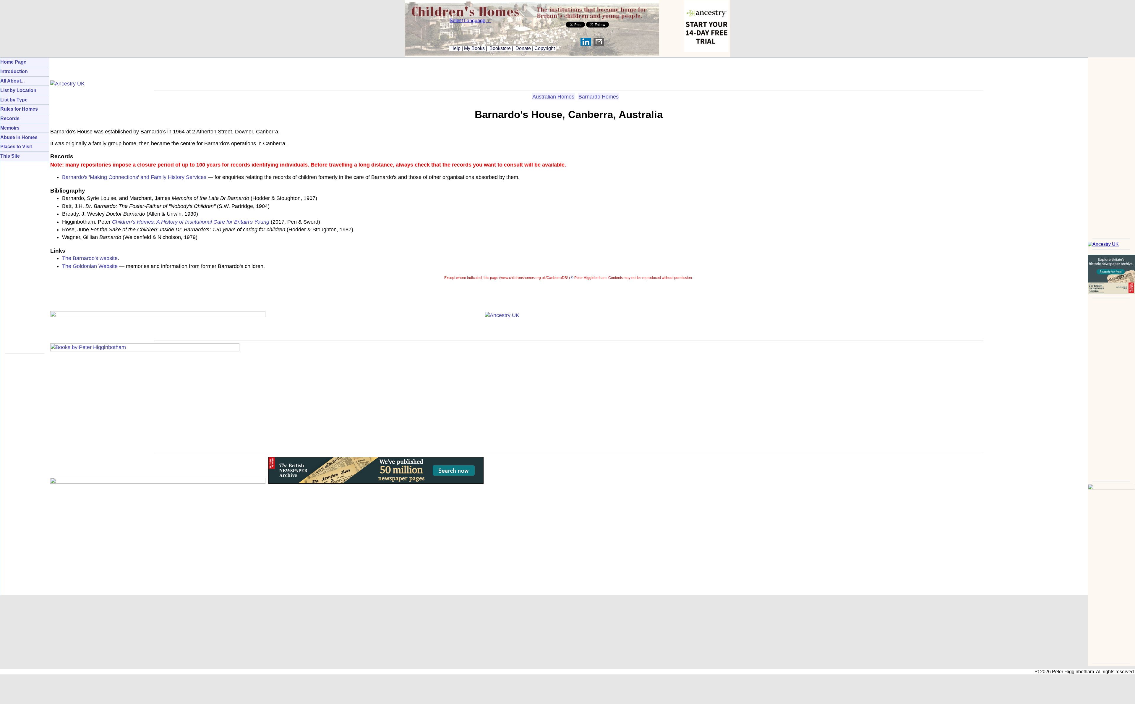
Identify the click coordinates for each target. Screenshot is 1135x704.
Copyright (544, 48)
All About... (12, 80)
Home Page (13, 61)
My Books (474, 48)
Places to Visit (16, 146)
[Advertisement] (1111, 146)
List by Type (13, 99)
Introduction (14, 71)
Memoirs (10, 127)
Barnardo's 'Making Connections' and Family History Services (134, 177)
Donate (523, 48)
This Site (10, 156)
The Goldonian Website (90, 266)
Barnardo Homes (598, 97)
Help (455, 48)
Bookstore (500, 48)
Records (10, 118)
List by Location (18, 90)
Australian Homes (553, 97)
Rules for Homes (19, 109)
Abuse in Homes (19, 137)
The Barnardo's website (90, 258)
